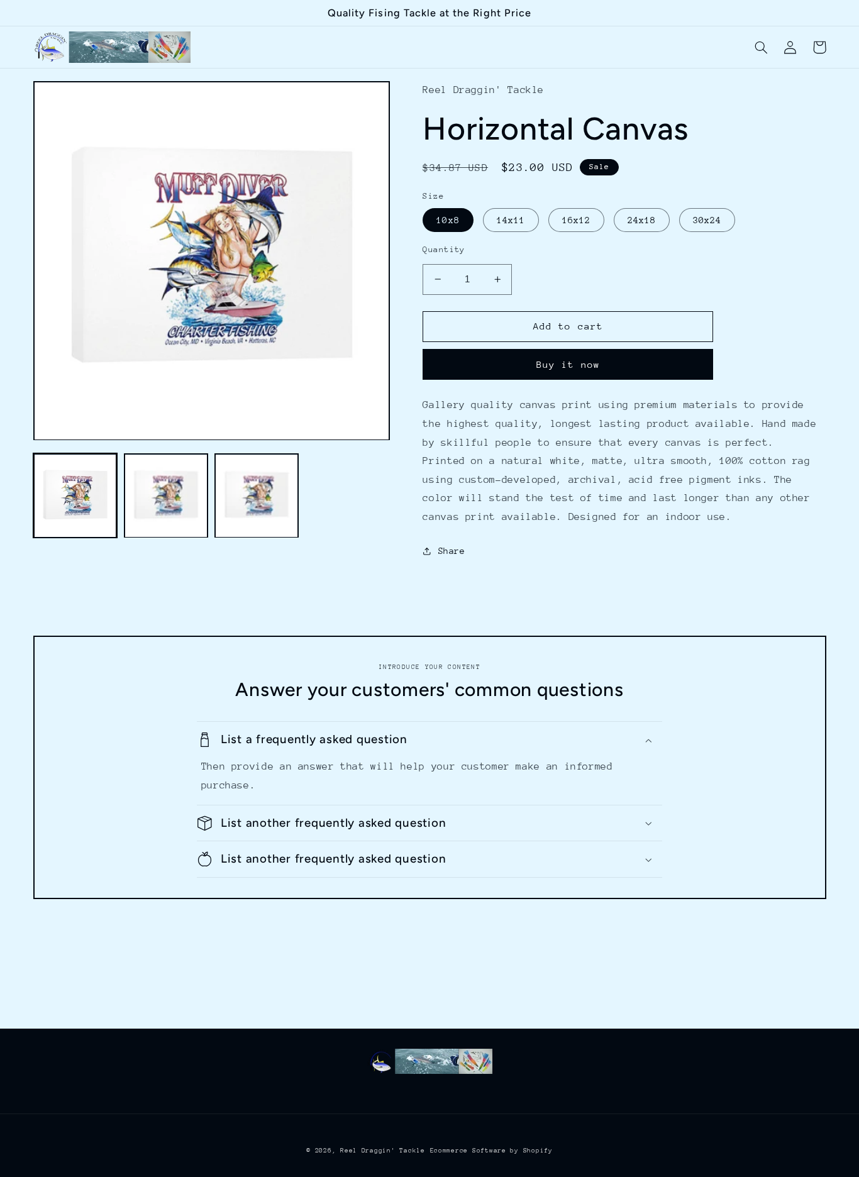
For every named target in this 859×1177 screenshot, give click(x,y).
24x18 (642, 220)
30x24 (707, 220)
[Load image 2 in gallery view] (166, 496)
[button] (761, 47)
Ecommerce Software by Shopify (491, 1150)
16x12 (576, 220)
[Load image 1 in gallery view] (75, 496)
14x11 (511, 220)
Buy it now (568, 364)
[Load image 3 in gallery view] (256, 496)
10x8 (447, 220)
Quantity (444, 249)
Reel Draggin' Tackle (382, 1150)
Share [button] (451, 551)
